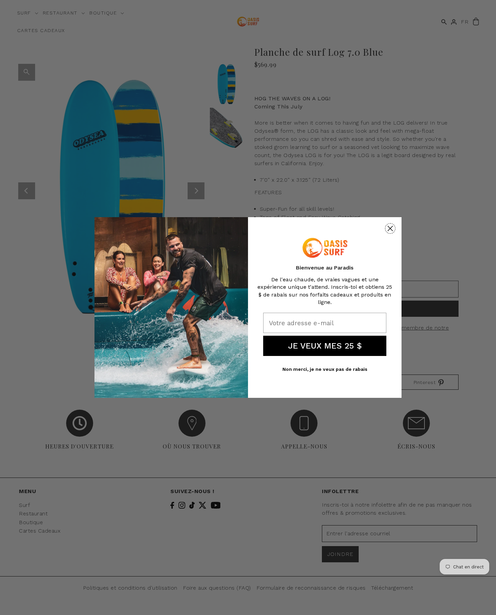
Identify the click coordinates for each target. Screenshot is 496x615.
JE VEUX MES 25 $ (325, 346)
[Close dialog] (390, 228)
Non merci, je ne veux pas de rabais (324, 369)
